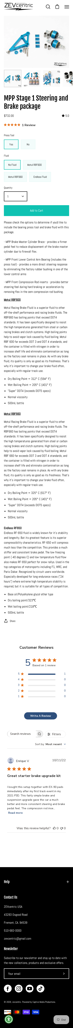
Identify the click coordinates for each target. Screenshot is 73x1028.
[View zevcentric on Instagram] (19, 988)
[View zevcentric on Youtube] (29, 988)
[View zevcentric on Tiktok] (40, 988)
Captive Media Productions (44, 1002)
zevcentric (16, 1002)
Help (7, 882)
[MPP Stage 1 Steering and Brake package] (12, 78)
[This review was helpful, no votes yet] (54, 828)
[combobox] (50, 744)
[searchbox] (21, 734)
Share (12, 621)
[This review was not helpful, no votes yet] (61, 828)
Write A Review (40, 716)
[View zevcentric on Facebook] (8, 988)
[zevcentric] (18, 7)
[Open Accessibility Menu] (8, 1019)
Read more (15, 813)
